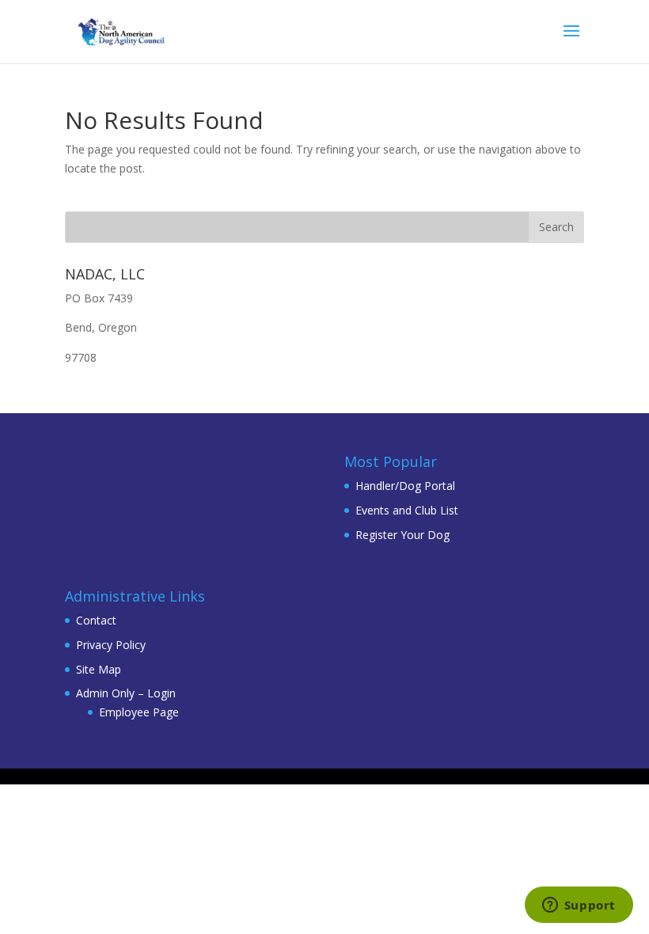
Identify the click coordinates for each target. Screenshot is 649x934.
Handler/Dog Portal (405, 485)
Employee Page (139, 711)
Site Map (98, 669)
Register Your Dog (402, 534)
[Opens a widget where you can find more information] (578, 906)
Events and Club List (406, 510)
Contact (96, 620)
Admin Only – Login (126, 692)
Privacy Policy (111, 644)
